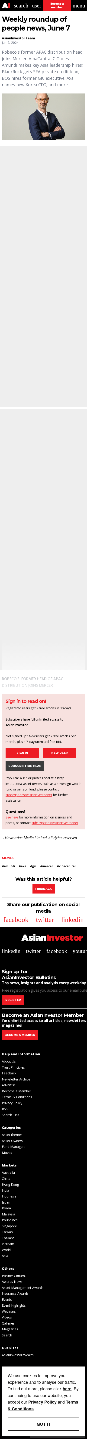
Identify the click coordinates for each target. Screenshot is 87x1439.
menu (79, 6)
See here (12, 817)
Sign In (22, 753)
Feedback (43, 888)
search (21, 6)
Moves (8, 858)
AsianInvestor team (18, 38)
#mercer (46, 866)
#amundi (8, 866)
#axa (22, 866)
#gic (33, 866)
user (36, 6)
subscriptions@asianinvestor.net (29, 795)
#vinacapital (66, 866)
